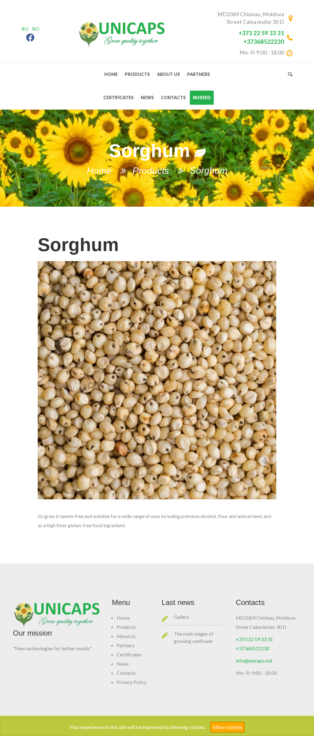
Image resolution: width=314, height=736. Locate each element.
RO (35, 29)
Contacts (173, 97)
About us (168, 74)
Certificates (118, 97)
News (147, 97)
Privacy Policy (132, 682)
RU (24, 29)
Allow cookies (227, 727)
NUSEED (202, 97)
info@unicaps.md (254, 660)
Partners (198, 74)
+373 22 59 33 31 (261, 32)
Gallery (181, 617)
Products (137, 74)
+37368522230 (263, 41)
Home (111, 74)
